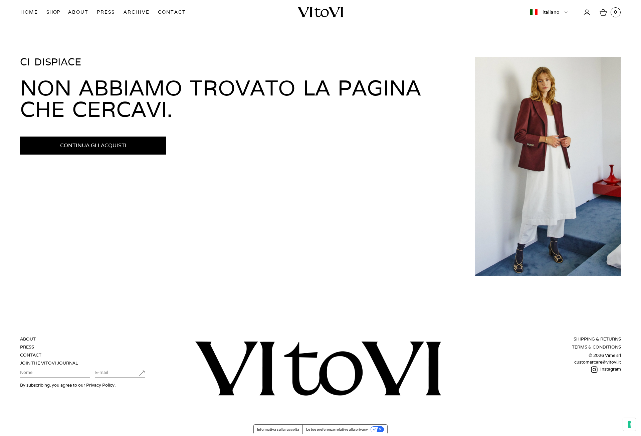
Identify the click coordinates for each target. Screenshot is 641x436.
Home (29, 12)
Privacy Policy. (101, 385)
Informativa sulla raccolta (278, 429)
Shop (53, 12)
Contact (172, 12)
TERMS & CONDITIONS (596, 347)
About (78, 12)
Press (106, 12)
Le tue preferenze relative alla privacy (337, 429)
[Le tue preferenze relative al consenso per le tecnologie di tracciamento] (629, 424)
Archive (137, 12)
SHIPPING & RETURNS (597, 339)
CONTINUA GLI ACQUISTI (93, 145)
